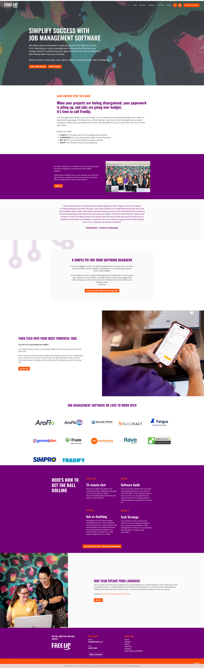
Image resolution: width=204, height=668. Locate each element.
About (135, 5)
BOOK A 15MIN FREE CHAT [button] (38, 66)
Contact (168, 5)
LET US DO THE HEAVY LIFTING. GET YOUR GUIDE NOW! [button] (102, 290)
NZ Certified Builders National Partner (116, 594)
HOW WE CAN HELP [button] (54, 66)
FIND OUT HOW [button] (24, 368)
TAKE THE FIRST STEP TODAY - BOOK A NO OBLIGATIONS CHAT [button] (102, 546)
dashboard (19, 661)
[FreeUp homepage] (24, 5)
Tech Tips (161, 5)
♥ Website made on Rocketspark (33, 661)
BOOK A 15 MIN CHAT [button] (96, 654)
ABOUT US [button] (58, 186)
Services (142, 5)
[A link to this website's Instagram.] (180, 5)
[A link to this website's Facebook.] (175, 5)
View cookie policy (136, 665)
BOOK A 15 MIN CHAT (191, 5)
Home (128, 5)
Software (151, 5)
